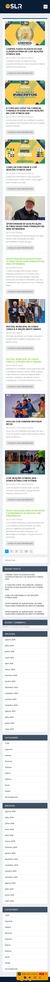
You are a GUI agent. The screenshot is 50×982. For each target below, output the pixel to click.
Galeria (8, 755)
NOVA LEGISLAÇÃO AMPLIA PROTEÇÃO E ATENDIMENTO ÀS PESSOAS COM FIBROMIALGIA (25, 513)
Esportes (24, 58)
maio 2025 (9, 729)
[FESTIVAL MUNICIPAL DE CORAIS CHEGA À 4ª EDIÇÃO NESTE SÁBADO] (25, 311)
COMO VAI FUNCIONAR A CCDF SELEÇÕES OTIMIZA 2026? (21, 168)
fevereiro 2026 (11, 675)
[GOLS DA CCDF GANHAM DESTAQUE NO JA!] (25, 406)
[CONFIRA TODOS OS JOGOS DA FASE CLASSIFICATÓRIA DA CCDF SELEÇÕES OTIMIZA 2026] (25, 33)
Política (8, 779)
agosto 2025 (10, 711)
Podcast (19, 268)
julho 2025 (9, 717)
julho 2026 (9, 645)
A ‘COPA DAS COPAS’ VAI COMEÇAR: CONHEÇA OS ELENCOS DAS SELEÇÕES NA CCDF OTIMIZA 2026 (25, 111)
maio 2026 (9, 657)
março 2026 (10, 669)
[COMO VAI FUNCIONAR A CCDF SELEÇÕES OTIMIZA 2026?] (25, 152)
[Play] (25, 977)
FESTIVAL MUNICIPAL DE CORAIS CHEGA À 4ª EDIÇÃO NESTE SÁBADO (23, 327)
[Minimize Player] (39, 977)
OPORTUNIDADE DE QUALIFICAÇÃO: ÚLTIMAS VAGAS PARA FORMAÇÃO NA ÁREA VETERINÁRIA (25, 226)
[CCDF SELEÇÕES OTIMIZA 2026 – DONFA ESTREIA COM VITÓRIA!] (25, 462)
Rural (7, 785)
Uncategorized (11, 797)
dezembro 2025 (11, 687)
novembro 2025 (11, 693)
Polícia (7, 773)
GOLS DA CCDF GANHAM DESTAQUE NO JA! (24, 422)
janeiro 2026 (10, 681)
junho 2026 (9, 651)
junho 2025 (9, 723)
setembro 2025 (11, 705)
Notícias (30, 58)
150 (26, 551)
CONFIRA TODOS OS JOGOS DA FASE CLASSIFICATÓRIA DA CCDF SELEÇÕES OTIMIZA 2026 (24, 51)
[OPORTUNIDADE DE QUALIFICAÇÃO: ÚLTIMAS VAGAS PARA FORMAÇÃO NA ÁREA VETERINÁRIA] (25, 208)
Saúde (7, 791)
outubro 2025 (10, 699)
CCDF (18, 58)
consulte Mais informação (20, 73)
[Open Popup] (35, 977)
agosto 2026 (10, 639)
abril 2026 (9, 663)
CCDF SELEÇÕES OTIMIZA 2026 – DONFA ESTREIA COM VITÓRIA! (22, 479)
